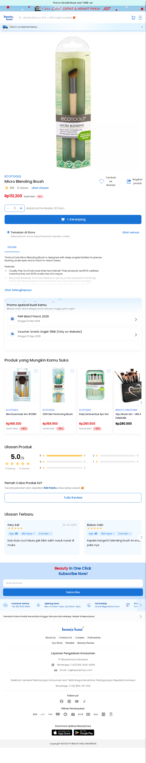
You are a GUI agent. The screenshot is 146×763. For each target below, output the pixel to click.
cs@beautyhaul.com (79, 670)
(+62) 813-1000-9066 (82, 664)
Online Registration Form (107, 606)
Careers (79, 637)
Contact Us (65, 637)
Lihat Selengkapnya (18, 290)
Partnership (94, 637)
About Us (50, 637)
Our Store (57, 643)
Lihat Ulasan (40, 188)
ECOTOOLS (13, 176)
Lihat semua (130, 232)
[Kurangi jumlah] (8, 208)
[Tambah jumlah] (21, 208)
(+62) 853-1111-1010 (79, 685)
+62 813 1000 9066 (20, 606)
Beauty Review (86, 643)
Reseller (70, 643)
